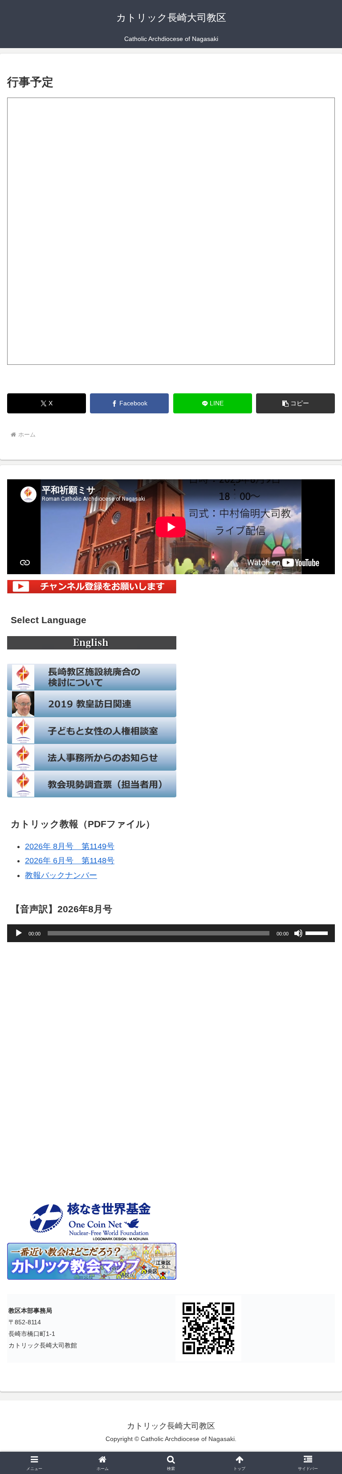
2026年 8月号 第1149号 (69, 846)
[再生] (18, 933)
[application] (171, 933)
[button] (295, 403)
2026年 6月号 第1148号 (69, 860)
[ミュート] (298, 933)
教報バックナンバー (61, 875)
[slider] (317, 932)
